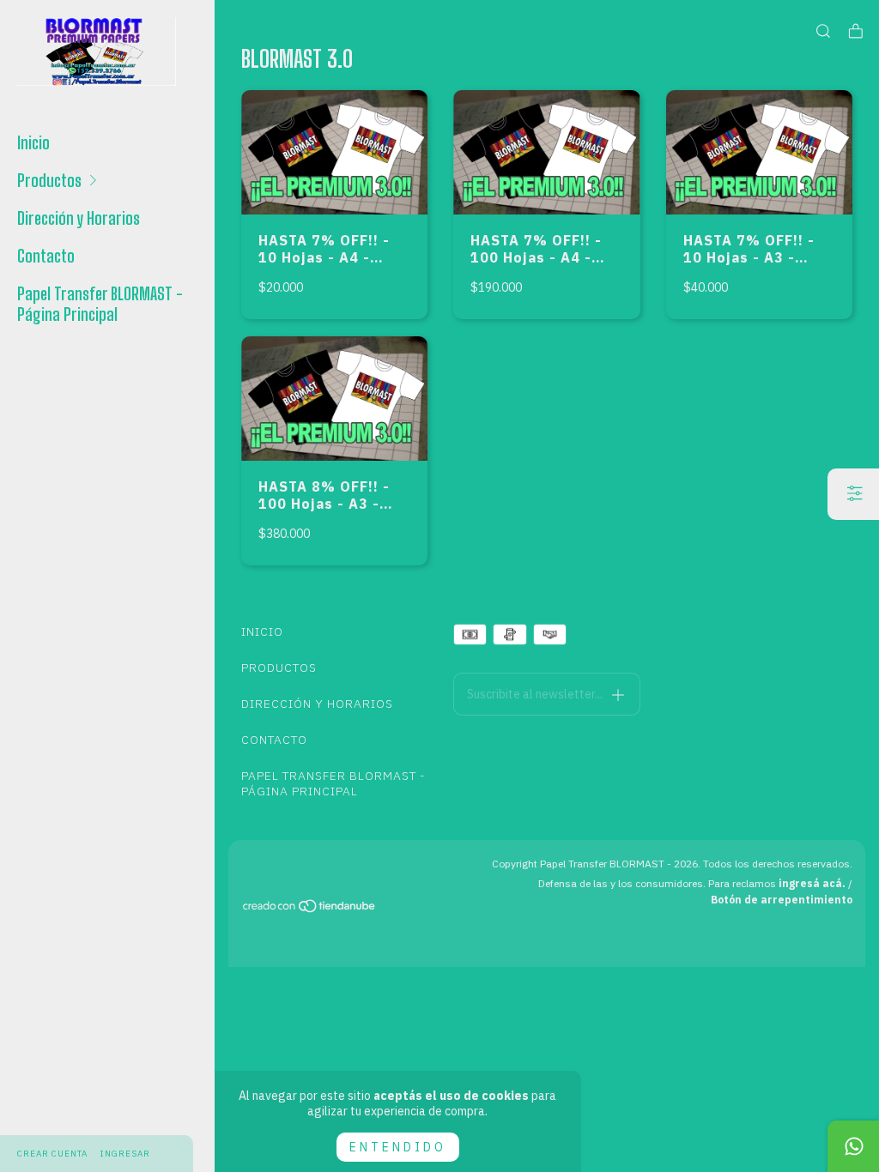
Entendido (397, 1147)
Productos (49, 180)
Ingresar (125, 1153)
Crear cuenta (52, 1153)
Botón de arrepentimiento (781, 899)
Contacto (46, 255)
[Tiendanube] (310, 909)
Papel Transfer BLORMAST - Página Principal (100, 303)
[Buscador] (823, 31)
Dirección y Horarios (78, 218)
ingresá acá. (812, 883)
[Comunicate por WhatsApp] (853, 1146)
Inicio (33, 142)
